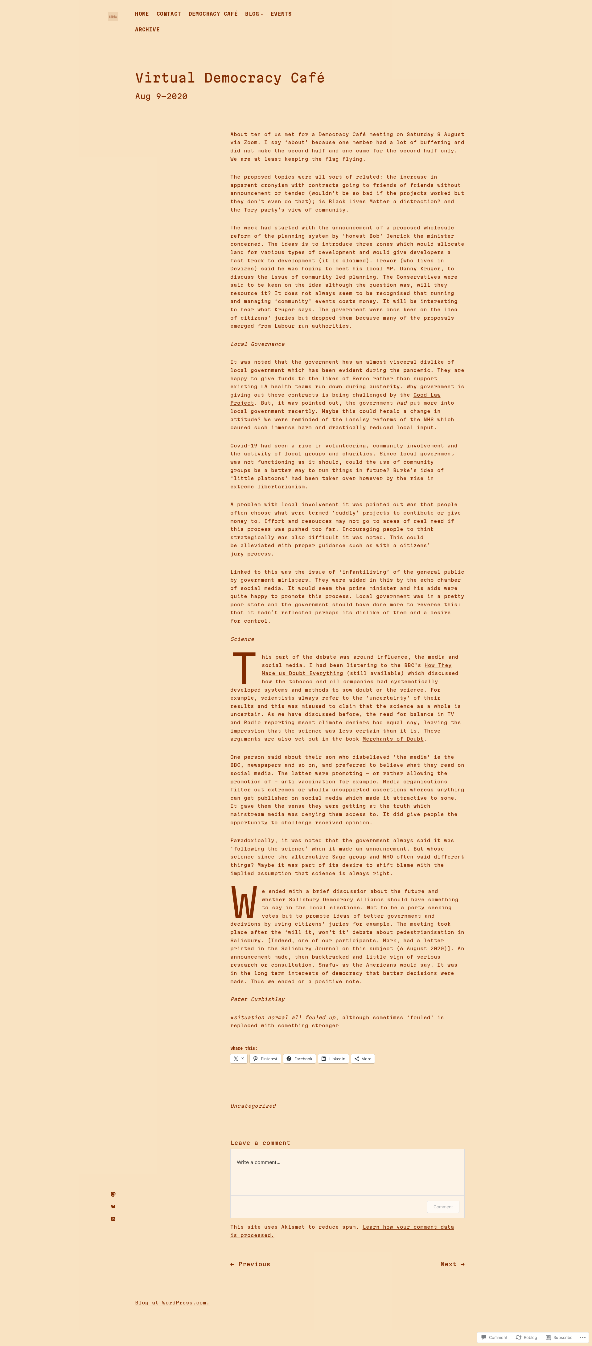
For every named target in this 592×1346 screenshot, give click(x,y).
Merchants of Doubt (393, 739)
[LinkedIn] (113, 1218)
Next (449, 1264)
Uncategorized (253, 1106)
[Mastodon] (113, 1194)
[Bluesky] (113, 1206)
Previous (254, 1264)
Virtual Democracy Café (230, 78)
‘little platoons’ (259, 478)
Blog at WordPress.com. (172, 1302)
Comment (443, 1206)
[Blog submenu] (262, 14)
